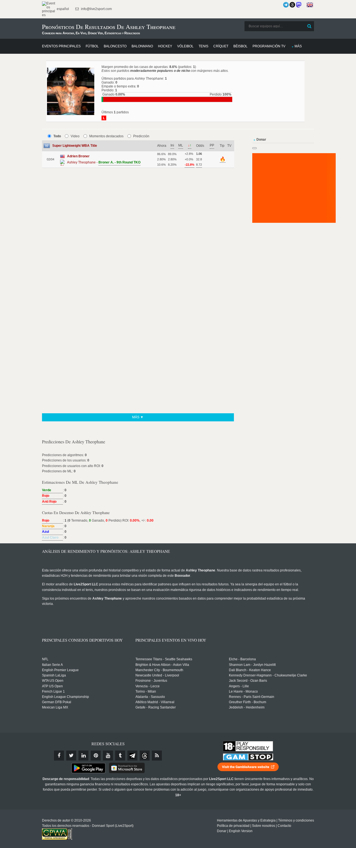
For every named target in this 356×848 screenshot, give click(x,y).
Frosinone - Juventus (151, 681)
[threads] (145, 756)
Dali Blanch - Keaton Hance (250, 670)
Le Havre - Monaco (243, 691)
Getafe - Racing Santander (155, 707)
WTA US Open (52, 681)
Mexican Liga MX (55, 707)
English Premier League (60, 670)
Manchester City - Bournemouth (159, 670)
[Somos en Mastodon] (298, 5)
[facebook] (59, 756)
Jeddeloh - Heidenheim (246, 707)
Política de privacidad (233, 826)
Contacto (284, 826)
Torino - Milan (145, 691)
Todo (57, 136)
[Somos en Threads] (292, 5)
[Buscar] (309, 26)
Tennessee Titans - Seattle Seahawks (163, 659)
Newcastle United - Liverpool (157, 675)
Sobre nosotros (263, 826)
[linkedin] (83, 756)
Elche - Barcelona (242, 659)
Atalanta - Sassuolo (150, 697)
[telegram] (132, 756)
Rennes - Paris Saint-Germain (251, 697)
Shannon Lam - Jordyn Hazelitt (252, 665)
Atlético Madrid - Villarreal (154, 702)
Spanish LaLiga (54, 675)
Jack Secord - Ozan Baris (248, 681)
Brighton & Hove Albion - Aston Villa (162, 665)
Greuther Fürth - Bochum (247, 702)
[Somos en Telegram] (286, 5)
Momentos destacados (106, 136)
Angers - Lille (239, 686)
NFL (45, 659)
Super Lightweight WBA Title (74, 146)
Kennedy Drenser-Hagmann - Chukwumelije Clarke (268, 675)
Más (298, 46)
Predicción (141, 136)
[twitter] (71, 756)
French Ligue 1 (53, 691)
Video (75, 136)
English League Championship (65, 697)
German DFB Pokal (56, 702)
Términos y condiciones (296, 820)
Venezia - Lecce (147, 686)
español (62, 9)
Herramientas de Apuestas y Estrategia (246, 820)
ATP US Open (52, 686)
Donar (221, 831)
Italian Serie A (52, 665)
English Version (241, 831)
